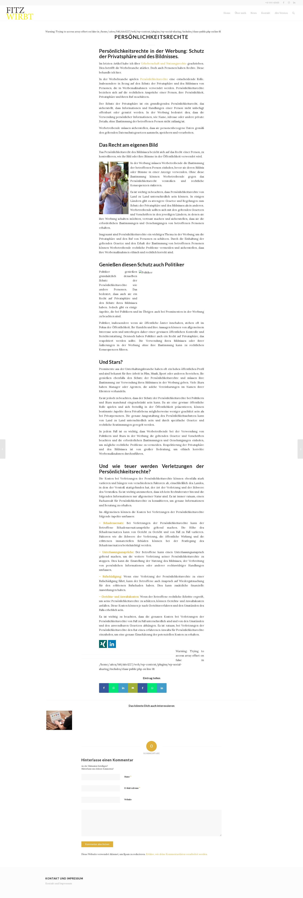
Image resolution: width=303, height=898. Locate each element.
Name (127, 776)
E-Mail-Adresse (132, 788)
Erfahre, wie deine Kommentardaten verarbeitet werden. (176, 854)
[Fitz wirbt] (20, 13)
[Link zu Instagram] (288, 2)
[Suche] (293, 13)
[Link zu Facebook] (283, 2)
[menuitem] (227, 13)
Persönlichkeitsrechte (154, 79)
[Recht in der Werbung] (2, 449)
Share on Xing (103, 644)
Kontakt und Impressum (58, 883)
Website (128, 799)
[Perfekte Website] (300, 449)
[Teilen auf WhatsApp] (113, 688)
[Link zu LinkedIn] (294, 2)
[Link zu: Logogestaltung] (59, 720)
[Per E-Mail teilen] (133, 688)
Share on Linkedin (112, 644)
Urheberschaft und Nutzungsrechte (164, 63)
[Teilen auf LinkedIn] (123, 688)
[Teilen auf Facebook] (104, 688)
